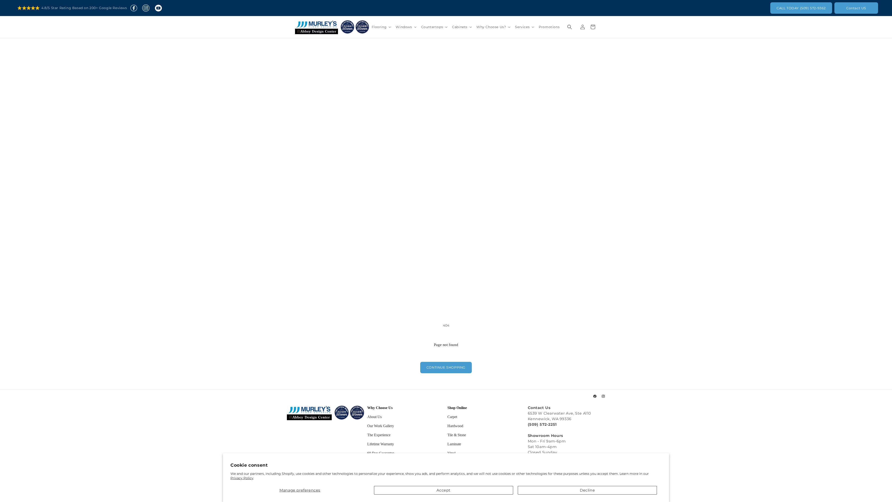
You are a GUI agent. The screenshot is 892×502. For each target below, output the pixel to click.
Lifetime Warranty (380, 444)
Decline (587, 490)
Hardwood (455, 426)
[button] (381, 27)
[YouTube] (158, 8)
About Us (374, 417)
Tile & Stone (456, 435)
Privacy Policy (241, 478)
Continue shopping (446, 367)
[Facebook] (134, 8)
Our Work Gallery (380, 426)
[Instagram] (145, 8)
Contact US (856, 8)
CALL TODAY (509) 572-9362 (801, 8)
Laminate (454, 444)
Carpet (452, 417)
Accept (443, 490)
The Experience (378, 435)
